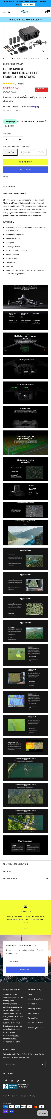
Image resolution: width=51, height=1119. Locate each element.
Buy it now (25, 170)
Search (31, 994)
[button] (25, 19)
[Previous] (4, 59)
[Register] (42, 1064)
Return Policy (10, 879)
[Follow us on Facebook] (6, 1081)
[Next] (47, 59)
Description (9, 187)
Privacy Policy (33, 1018)
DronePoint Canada (13, 64)
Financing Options (35, 1027)
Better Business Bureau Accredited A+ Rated (11, 1038)
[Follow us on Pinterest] (18, 1081)
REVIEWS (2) (8, 871)
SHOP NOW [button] (28, 4)
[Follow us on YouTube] (24, 1081)
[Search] (9, 12)
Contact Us (32, 1004)
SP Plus (41, 152)
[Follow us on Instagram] (12, 1081)
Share (5, 177)
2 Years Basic (26, 152)
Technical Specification (15, 864)
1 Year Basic (10, 152)
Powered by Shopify (28, 1096)
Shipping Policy (34, 1008)
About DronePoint (35, 999)
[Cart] (46, 12)
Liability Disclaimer (35, 1023)
